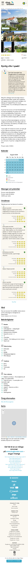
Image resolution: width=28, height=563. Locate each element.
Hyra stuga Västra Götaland (15, 467)
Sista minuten (14, 508)
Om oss (14, 516)
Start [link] (14, 504)
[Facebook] (14, 552)
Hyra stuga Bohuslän (10, 456)
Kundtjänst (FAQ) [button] (15, 518)
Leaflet (8, 437)
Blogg (14, 520)
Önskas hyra (15, 512)
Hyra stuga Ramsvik (10, 464)
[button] (3, 411)
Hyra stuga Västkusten (14, 458)
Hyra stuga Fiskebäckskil (15, 461)
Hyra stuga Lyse (20, 464)
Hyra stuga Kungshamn (14, 459)
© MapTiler (12, 437)
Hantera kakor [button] (14, 525)
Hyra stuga (14, 506)
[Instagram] (14, 555)
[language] (24, 3)
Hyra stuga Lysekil (20, 456)
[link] (14, 531)
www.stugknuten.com (14, 451)
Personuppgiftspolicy (15, 523)
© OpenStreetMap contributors (20, 437)
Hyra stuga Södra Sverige (15, 470)
